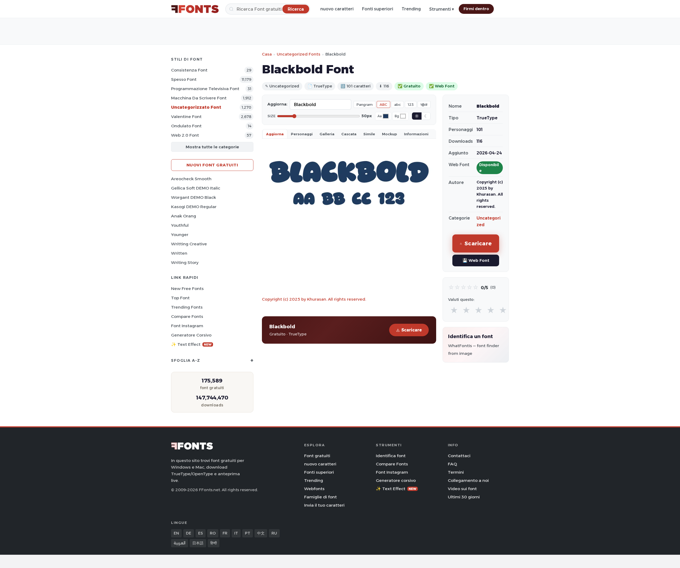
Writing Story (184, 262)
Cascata (348, 134)
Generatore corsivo (191, 335)
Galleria (327, 134)
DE (188, 533)
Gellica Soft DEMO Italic (195, 188)
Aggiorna (275, 134)
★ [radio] (454, 310)
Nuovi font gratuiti (212, 164)
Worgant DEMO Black (193, 197)
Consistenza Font (189, 70)
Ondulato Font (186, 125)
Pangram (364, 104)
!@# (424, 104)
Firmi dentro (476, 8)
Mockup (389, 134)
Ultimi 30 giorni (464, 496)
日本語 (197, 543)
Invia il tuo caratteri (324, 505)
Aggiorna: (277, 104)
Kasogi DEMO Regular (193, 206)
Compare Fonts (187, 316)
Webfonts (314, 488)
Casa (267, 54)
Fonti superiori (377, 8)
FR (225, 533)
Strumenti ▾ (441, 9)
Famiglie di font (320, 496)
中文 (261, 533)
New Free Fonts (187, 288)
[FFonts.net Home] (195, 9)
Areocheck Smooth (191, 178)
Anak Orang (183, 215)
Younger (179, 234)
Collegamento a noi (468, 480)
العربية (179, 543)
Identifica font (391, 455)
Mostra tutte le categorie (212, 146)
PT (247, 533)
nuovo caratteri (337, 8)
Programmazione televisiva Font (205, 88)
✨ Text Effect (191, 344)
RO (213, 533)
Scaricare (411, 330)
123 (411, 104)
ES (200, 533)
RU (274, 533)
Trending (411, 8)
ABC (383, 104)
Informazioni (416, 134)
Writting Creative (189, 243)
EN (176, 533)
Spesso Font (184, 79)
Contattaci (459, 455)
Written (179, 253)
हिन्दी (213, 543)
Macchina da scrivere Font (199, 97)
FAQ (452, 463)
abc (397, 104)
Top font (180, 297)
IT (236, 533)
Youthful (180, 225)
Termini (456, 472)
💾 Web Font (475, 260)
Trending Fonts (187, 307)
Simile (369, 134)
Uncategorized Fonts (298, 54)
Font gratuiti (317, 455)
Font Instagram (187, 325)
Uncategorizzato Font (196, 107)
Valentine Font (186, 116)
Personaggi (302, 134)
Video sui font (462, 488)
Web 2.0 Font (185, 135)
